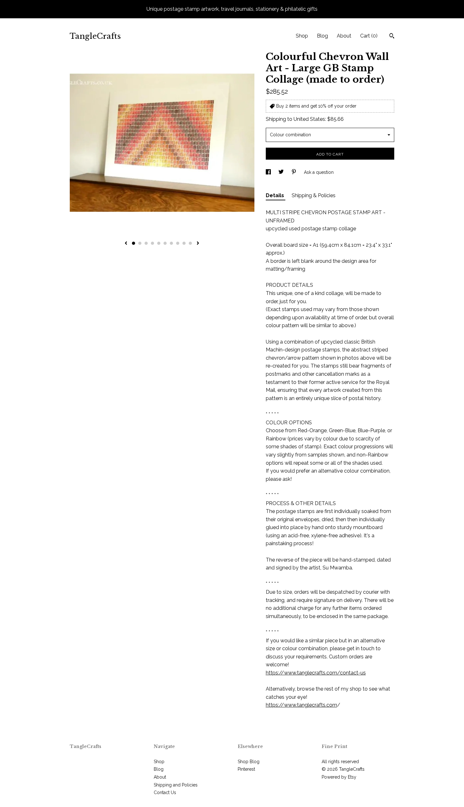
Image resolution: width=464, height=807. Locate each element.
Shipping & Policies (314, 195)
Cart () (369, 36)
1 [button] (133, 243)
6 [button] (165, 243)
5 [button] (158, 243)
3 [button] (146, 243)
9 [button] (184, 243)
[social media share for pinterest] (294, 172)
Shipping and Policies (176, 784)
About (344, 36)
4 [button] (152, 243)
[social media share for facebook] (269, 172)
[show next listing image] (197, 243)
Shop (302, 36)
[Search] (392, 36)
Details (275, 195)
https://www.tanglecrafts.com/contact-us (316, 673)
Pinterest (246, 769)
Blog (322, 36)
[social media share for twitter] (281, 172)
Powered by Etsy (339, 777)
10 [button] (190, 243)
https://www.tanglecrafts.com (301, 705)
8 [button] (177, 243)
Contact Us (165, 792)
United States (309, 119)
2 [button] (139, 243)
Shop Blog (248, 761)
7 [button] (171, 243)
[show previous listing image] (126, 243)
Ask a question (319, 172)
